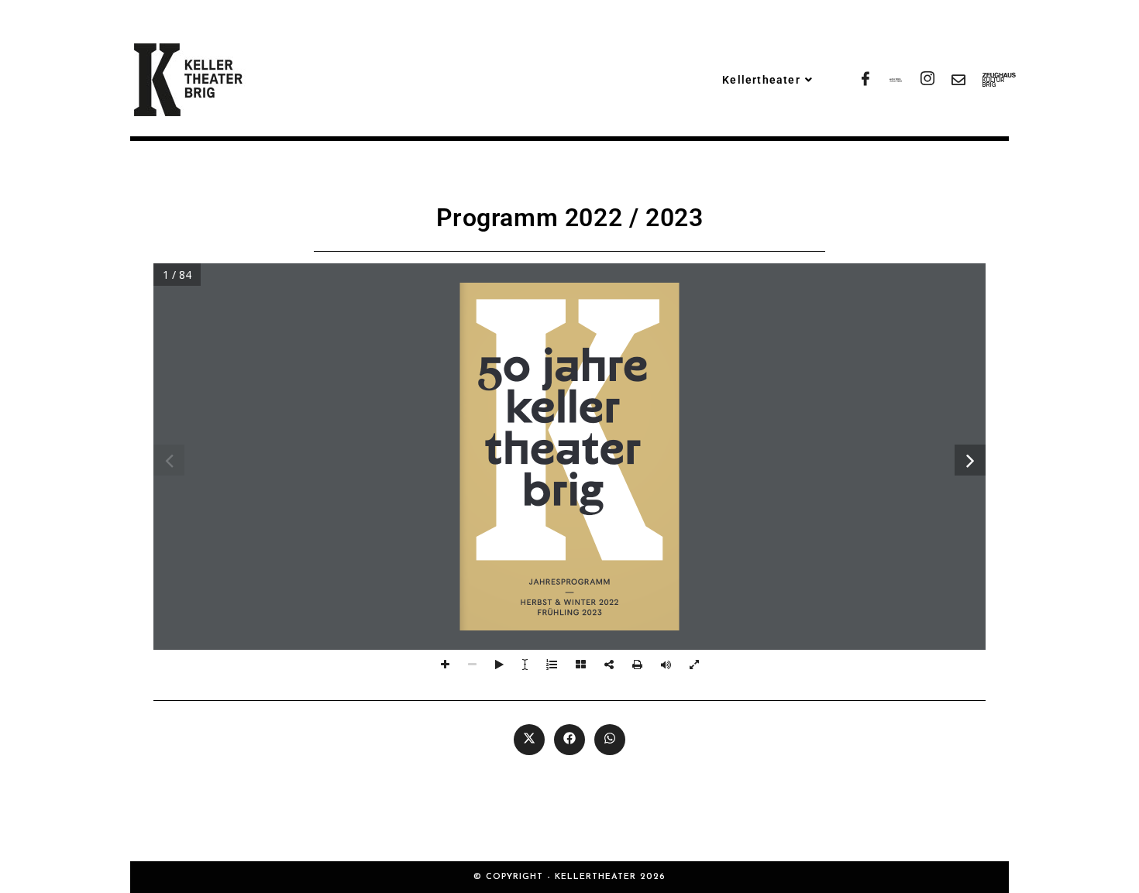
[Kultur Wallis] (895, 79)
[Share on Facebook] (569, 739)
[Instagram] (926, 79)
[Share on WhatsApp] (609, 739)
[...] (988, 79)
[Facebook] (864, 79)
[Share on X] (529, 739)
